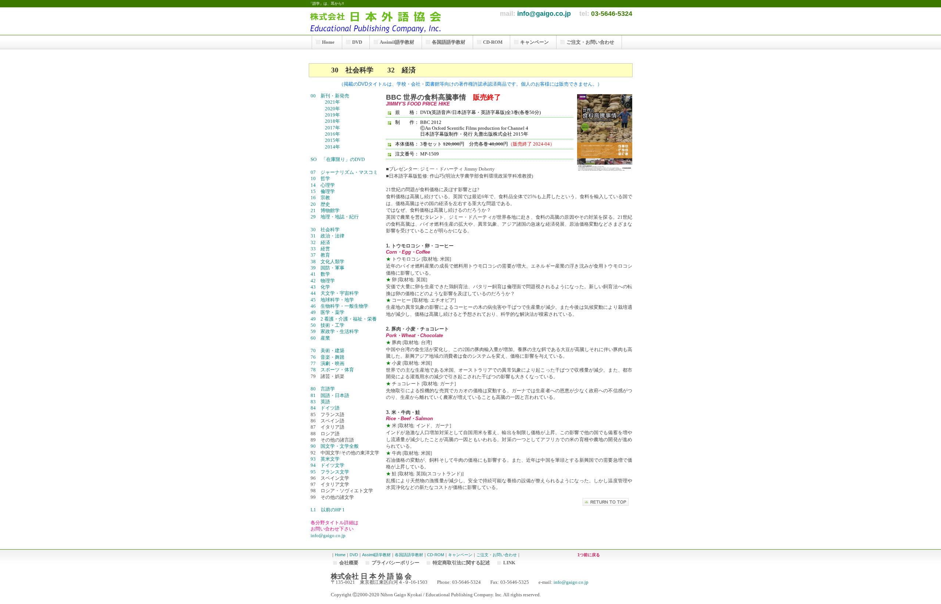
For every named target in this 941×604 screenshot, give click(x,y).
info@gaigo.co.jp (544, 13)
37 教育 (327, 255)
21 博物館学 (325, 210)
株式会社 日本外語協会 (378, 21)
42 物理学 (327, 280)
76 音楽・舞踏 (327, 357)
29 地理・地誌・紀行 (335, 216)
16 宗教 (327, 197)
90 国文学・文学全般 (342, 446)
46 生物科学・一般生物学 (339, 306)
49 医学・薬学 (327, 312)
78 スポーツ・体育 (332, 369)
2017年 (330, 128)
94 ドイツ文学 (327, 465)
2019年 (330, 115)
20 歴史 (327, 204)
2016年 (330, 134)
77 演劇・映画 (327, 363)
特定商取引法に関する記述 (461, 562)
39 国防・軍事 (327, 268)
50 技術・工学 (327, 325)
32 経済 (327, 242)
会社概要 (348, 562)
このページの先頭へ (606, 502)
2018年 (330, 121)
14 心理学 (327, 185)
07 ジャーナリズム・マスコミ (344, 172)
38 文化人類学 (327, 261)
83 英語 (327, 401)
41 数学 (320, 274)
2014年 (330, 147)
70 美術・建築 (327, 350)
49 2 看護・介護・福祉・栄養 (344, 319)
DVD (354, 555)
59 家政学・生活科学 (335, 331)
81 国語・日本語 (330, 395)
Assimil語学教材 (376, 555)
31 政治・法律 (327, 236)
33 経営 (327, 248)
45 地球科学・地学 (332, 300)
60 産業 (327, 338)
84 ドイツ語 (325, 408)
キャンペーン (460, 555)
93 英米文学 (327, 459)
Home (340, 555)
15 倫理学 (327, 191)
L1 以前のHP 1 (328, 509)
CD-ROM (435, 555)
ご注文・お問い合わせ (496, 555)
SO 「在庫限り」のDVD (338, 159)
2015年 (330, 140)
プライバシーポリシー (395, 562)
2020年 (330, 108)
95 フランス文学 (330, 472)
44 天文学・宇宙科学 (335, 293)
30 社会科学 (327, 229)
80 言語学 (327, 389)
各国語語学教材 (409, 555)
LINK (509, 562)
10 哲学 (327, 178)
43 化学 (320, 287)
